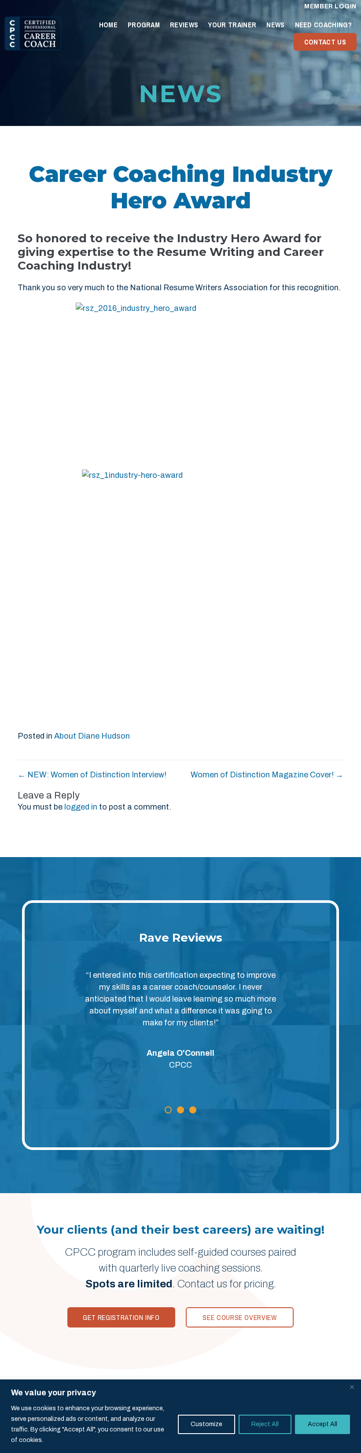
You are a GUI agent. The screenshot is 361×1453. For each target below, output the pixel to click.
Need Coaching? (323, 25)
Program (144, 25)
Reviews (184, 25)
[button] (168, 1110)
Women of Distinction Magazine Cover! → (267, 774)
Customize (206, 1424)
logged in (80, 806)
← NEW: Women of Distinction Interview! (92, 774)
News (275, 25)
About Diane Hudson (92, 736)
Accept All (322, 1424)
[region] (180, 1416)
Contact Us (325, 42)
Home (108, 25)
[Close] (351, 1387)
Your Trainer (232, 25)
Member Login (330, 6)
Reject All (265, 1424)
